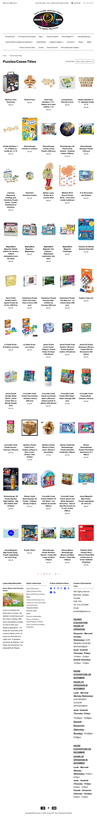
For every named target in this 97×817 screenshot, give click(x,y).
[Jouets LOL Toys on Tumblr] (68, 588)
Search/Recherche (32, 588)
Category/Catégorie (56, 42)
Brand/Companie (52, 36)
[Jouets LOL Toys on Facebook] (54, 588)
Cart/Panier (77, 3)
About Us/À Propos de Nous (35, 594)
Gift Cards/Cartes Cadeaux (70, 47)
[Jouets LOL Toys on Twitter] (51, 588)
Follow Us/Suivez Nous (27, 47)
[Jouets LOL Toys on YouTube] (51, 592)
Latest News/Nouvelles (12, 583)
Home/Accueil (10, 36)
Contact (41, 47)
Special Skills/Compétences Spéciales (19, 42)
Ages (41, 36)
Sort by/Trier (70, 61)
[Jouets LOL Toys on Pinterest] (58, 588)
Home (4, 55)
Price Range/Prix (68, 36)
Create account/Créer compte (59, 3)
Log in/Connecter (40, 3)
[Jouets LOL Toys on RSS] (55, 592)
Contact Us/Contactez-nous (35, 600)
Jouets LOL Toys (52, 813)
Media (89, 42)
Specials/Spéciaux (84, 36)
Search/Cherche (52, 47)
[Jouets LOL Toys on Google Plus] (61, 588)
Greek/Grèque (41, 42)
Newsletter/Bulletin (32, 608)
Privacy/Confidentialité (33, 616)
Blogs (81, 42)
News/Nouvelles (31, 611)
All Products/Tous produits (27, 36)
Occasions (70, 42)
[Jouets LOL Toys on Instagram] (65, 588)
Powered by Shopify (65, 813)
